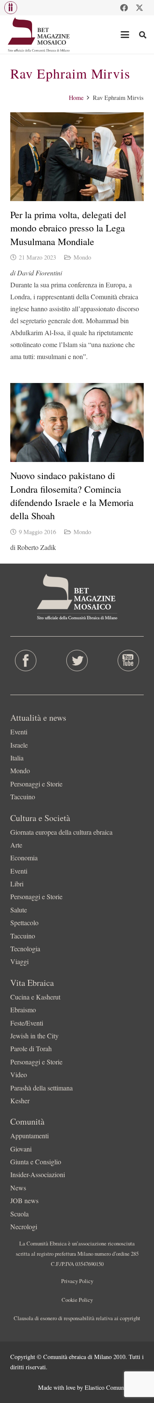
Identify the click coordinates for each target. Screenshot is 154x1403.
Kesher (20, 1100)
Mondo (82, 257)
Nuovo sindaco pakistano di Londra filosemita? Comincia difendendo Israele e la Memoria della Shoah (71, 495)
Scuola (19, 1213)
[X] (139, 7)
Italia (17, 757)
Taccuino (22, 796)
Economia (24, 857)
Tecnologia (25, 948)
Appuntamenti (29, 1135)
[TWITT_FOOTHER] (77, 660)
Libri (17, 883)
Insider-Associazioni (37, 1174)
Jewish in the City (34, 1035)
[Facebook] (124, 7)
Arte (16, 844)
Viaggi (19, 961)
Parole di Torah (31, 1048)
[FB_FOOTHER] (25, 660)
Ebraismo (23, 1009)
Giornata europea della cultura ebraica (61, 831)
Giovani (21, 1148)
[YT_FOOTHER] (128, 660)
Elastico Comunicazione (114, 1387)
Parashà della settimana (41, 1087)
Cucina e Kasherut (35, 996)
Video (18, 1074)
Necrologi (23, 1226)
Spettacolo (24, 922)
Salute (18, 909)
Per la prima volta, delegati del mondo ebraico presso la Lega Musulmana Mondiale (68, 228)
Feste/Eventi (26, 1022)
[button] (10, 7)
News (18, 1187)
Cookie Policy (77, 1300)
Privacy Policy (77, 1281)
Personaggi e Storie (36, 783)
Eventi (18, 731)
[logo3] (39, 35)
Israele (19, 744)
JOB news (24, 1200)
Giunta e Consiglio (35, 1161)
